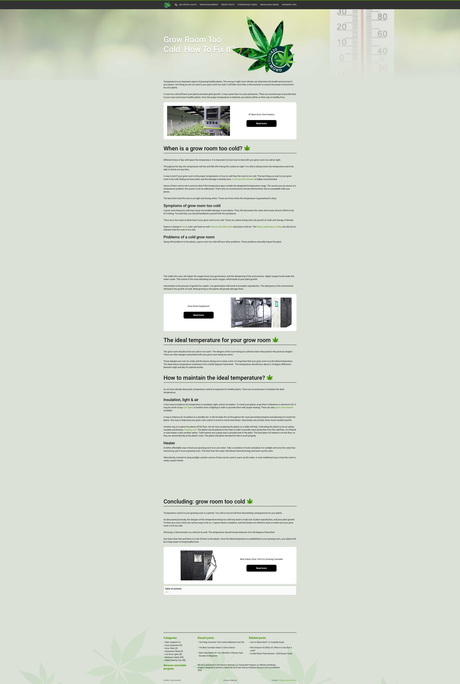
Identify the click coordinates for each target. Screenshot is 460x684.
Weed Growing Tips (173, 660)
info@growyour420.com (287, 680)
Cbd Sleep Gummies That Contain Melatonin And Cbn (221, 642)
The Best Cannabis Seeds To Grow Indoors (217, 647)
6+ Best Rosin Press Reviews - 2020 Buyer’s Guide (271, 653)
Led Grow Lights (188, 4)
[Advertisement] (230, 260)
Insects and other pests (222, 226)
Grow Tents (227, 4)
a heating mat (189, 429)
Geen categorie (171, 642)
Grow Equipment (209, 4)
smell (184, 226)
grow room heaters (284, 407)
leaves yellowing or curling (269, 226)
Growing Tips (289, 4)
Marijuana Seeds (269, 4)
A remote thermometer (243, 179)
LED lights (188, 407)
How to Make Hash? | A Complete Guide (267, 642)
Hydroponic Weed (247, 4)
